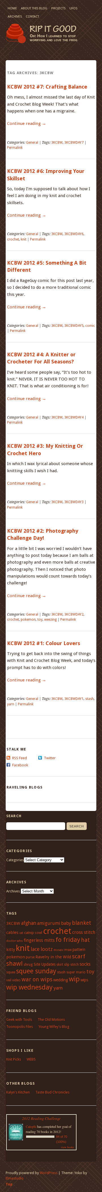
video (16, 980)
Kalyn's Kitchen (18, 1092)
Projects (58, 8)
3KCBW (57, 143)
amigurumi (48, 923)
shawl (14, 963)
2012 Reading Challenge (41, 1118)
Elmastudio (15, 1178)
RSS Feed (19, 758)
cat (21, 933)
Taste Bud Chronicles (52, 1092)
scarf (78, 956)
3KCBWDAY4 (74, 417)
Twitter (50, 758)
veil (8, 980)
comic (90, 326)
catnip (29, 932)
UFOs (73, 8)
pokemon (28, 620)
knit (23, 239)
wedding (60, 980)
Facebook (20, 765)
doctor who (14, 941)
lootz (47, 949)
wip (74, 979)
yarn (10, 704)
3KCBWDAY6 (74, 234)
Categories (15, 860)
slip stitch (71, 965)
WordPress (49, 1173)
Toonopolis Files (19, 1026)
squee (10, 972)
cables (12, 932)
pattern (79, 949)
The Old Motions (51, 1019)
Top (9, 1184)
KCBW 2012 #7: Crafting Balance (47, 87)
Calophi (31, 1126)
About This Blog (34, 8)
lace (35, 949)
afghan (28, 923)
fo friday (68, 939)
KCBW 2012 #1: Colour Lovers (43, 643)
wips (84, 980)
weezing (50, 620)
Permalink (15, 148)
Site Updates (45, 964)
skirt (59, 965)
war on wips (37, 979)
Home (12, 8)
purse (30, 957)
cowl (38, 933)
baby (66, 923)
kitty (10, 949)
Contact (32, 16)
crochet (13, 239)
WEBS (31, 1059)
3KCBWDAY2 (74, 614)
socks (85, 964)
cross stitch (83, 932)
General (32, 143)
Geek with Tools (19, 1019)
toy (39, 620)
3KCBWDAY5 (74, 326)
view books (67, 1147)
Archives (15, 16)
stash (89, 699)
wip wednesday (29, 987)
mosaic (58, 950)
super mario (76, 972)
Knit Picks (13, 1059)
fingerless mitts (39, 940)
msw (68, 950)
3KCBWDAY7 (74, 143)
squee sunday (36, 971)
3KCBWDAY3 (74, 502)
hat (85, 940)
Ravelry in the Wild (53, 956)
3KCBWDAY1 (74, 699)
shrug (28, 964)
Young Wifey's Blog (54, 1026)
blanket (81, 923)
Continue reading (26, 123)
